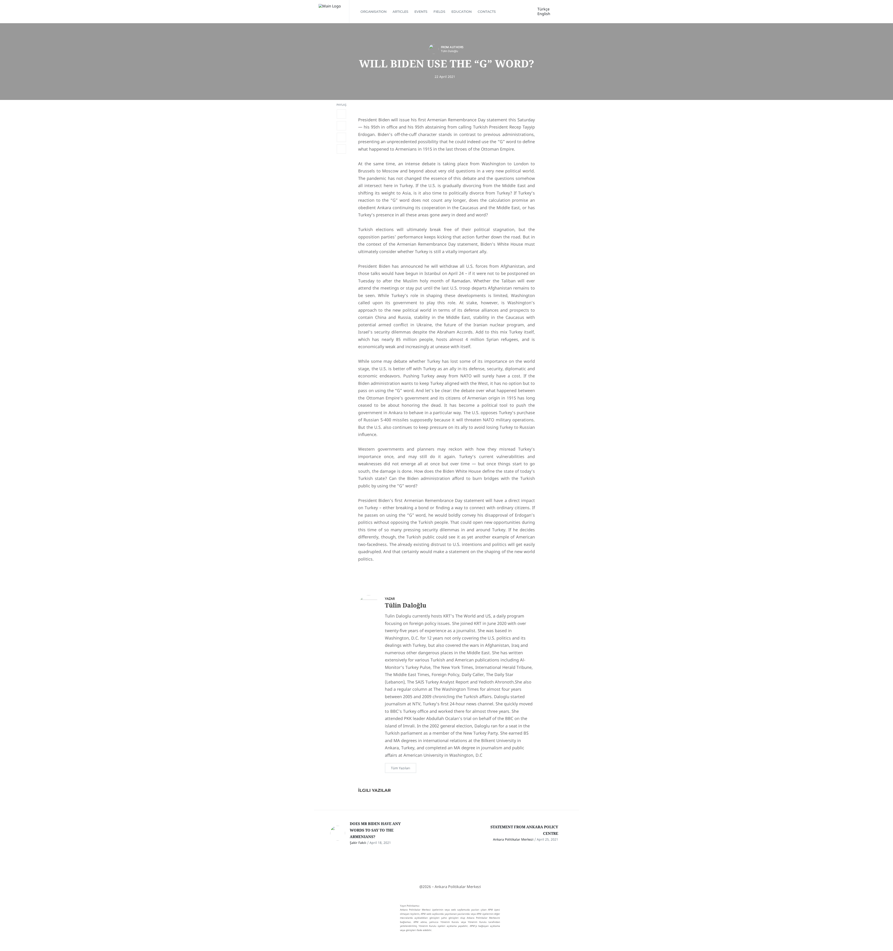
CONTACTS (487, 12)
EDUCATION (461, 12)
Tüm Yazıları (400, 768)
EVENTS (420, 12)
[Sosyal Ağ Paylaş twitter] (341, 125)
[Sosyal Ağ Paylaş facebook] (341, 114)
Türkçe (543, 9)
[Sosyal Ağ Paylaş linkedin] (341, 137)
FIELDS (439, 12)
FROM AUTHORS (452, 47)
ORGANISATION (373, 12)
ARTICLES (400, 12)
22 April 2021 (445, 76)
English (543, 13)
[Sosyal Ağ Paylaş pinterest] (341, 149)
